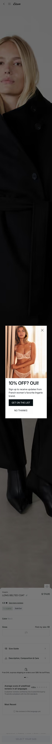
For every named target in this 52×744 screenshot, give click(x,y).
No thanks (20, 410)
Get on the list (21, 402)
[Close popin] (42, 330)
